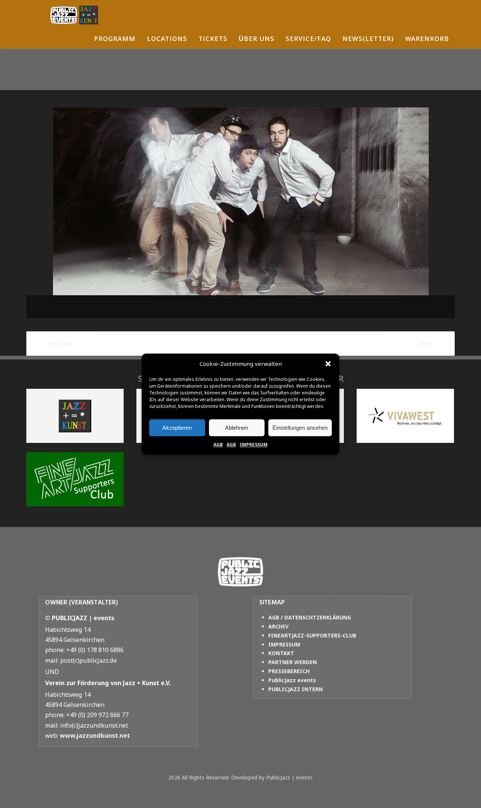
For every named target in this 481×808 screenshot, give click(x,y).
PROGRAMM (115, 39)
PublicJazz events (292, 680)
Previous (57, 343)
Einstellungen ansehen (300, 427)
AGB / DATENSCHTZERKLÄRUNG (309, 617)
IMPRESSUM (254, 444)
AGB (218, 444)
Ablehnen (236, 427)
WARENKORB (427, 39)
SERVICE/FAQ (308, 39)
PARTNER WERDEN (292, 662)
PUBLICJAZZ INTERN (295, 689)
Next (430, 343)
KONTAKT (281, 653)
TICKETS (212, 39)
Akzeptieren (177, 427)
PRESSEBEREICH (289, 671)
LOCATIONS (167, 39)
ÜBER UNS (256, 39)
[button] (328, 364)
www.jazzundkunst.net (95, 735)
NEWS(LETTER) (368, 39)
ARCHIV (278, 626)
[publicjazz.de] (74, 15)
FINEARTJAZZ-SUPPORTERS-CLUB (312, 635)
